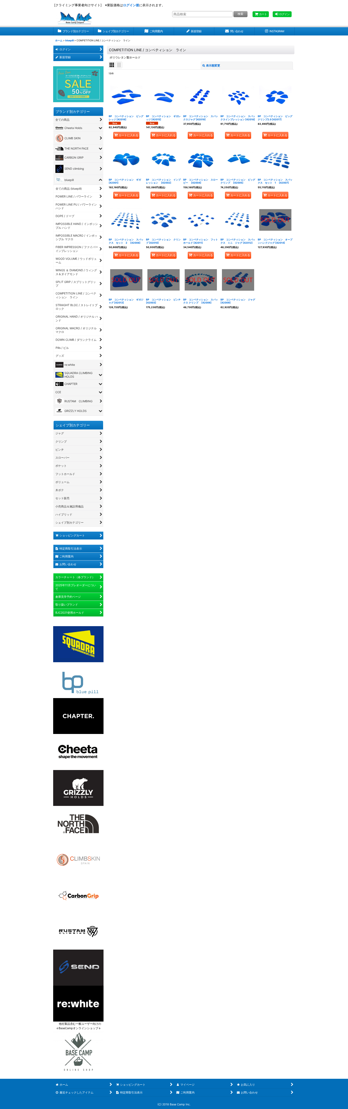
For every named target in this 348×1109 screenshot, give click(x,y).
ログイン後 (131, 5)
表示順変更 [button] (213, 65)
